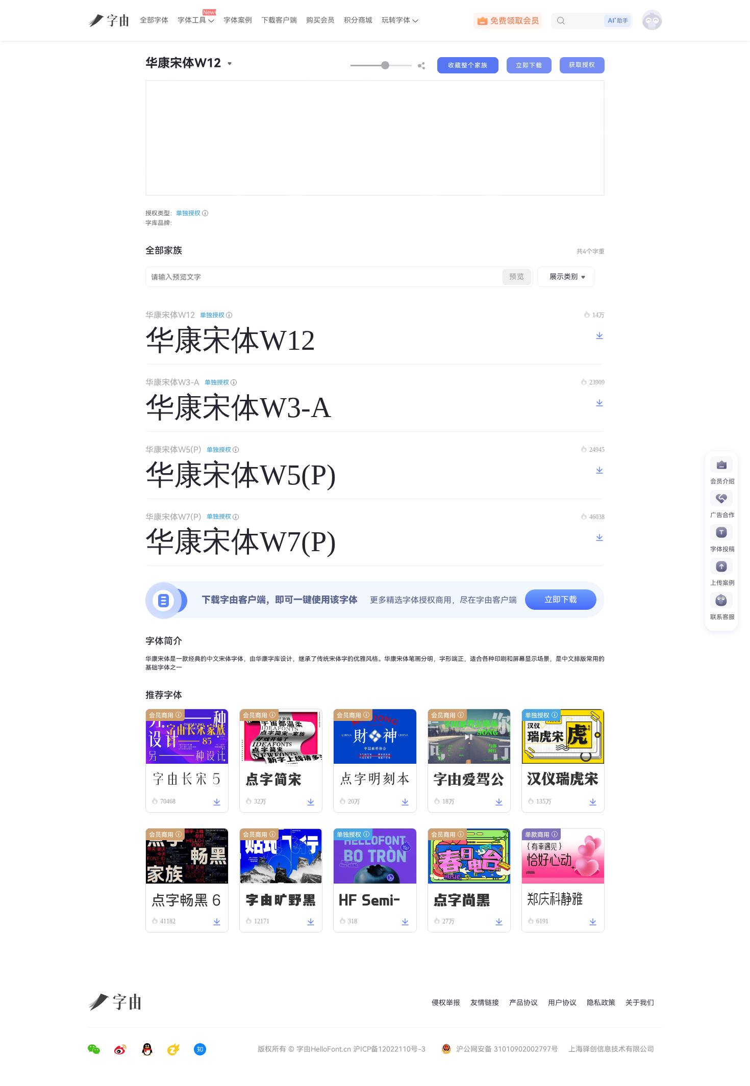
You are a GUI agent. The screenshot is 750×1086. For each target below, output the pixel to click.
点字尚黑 (461, 899)
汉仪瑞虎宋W (562, 781)
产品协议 (523, 1002)
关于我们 (640, 1002)
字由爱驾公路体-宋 (469, 783)
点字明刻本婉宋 (374, 782)
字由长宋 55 (186, 781)
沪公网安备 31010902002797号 (507, 1049)
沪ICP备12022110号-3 (389, 1049)
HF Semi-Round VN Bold (372, 901)
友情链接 (484, 1002)
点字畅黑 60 (186, 901)
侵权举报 (446, 1002)
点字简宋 (273, 779)
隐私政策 (601, 1002)
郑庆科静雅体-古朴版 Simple (562, 903)
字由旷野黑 (280, 899)
